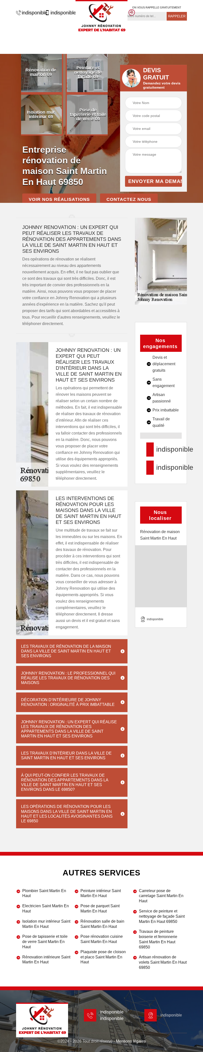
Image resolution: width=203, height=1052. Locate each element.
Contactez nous (128, 199)
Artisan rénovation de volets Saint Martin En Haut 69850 (163, 962)
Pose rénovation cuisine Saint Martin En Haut (101, 939)
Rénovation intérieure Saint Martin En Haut (46, 959)
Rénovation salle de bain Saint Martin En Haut (102, 924)
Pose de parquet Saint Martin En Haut (100, 908)
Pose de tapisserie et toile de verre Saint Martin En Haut (45, 941)
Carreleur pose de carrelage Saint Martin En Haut (161, 896)
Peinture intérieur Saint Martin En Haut (100, 893)
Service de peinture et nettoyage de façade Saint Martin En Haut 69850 (162, 916)
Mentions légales (131, 1041)
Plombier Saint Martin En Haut (44, 893)
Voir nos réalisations (59, 199)
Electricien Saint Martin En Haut (45, 908)
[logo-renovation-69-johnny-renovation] (101, 17)
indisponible (32, 12)
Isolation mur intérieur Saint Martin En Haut (46, 924)
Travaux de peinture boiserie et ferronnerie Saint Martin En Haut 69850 (158, 939)
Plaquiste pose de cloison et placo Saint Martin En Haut (103, 957)
